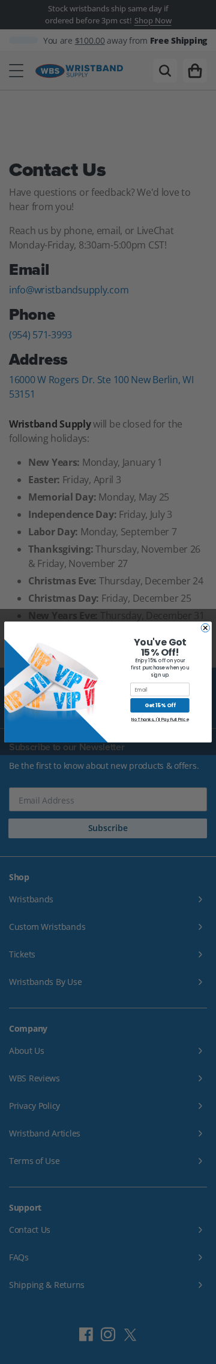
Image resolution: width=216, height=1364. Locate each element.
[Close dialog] (205, 627)
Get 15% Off (160, 705)
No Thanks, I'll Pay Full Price (159, 720)
